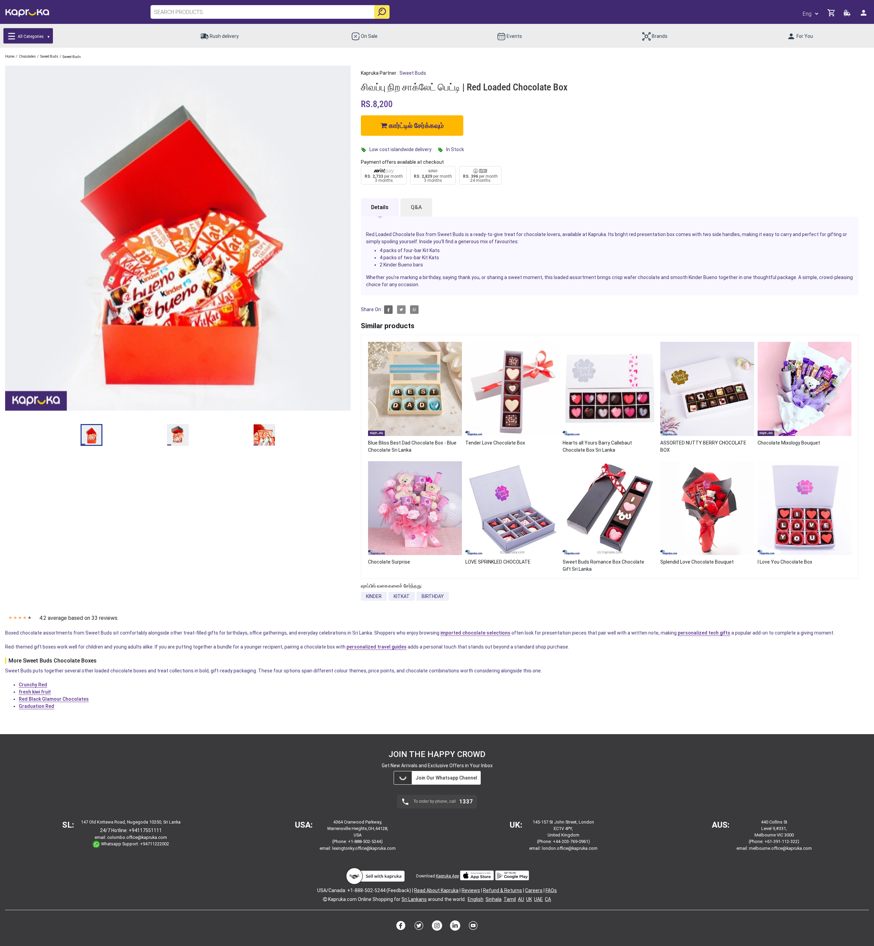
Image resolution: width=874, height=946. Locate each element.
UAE (538, 899)
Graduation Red (36, 706)
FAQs (551, 890)
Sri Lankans (414, 899)
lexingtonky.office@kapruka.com (364, 848)
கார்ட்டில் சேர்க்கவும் (415, 125)
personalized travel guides (377, 647)
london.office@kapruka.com (569, 848)
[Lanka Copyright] (325, 899)
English (475, 899)
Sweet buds (412, 73)
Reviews (471, 890)
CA (548, 899)
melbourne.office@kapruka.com (780, 848)
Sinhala (493, 899)
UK (529, 899)
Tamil (510, 899)
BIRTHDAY (433, 596)
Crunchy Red (33, 684)
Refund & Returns (502, 890)
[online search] (382, 12)
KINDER (374, 596)
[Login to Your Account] (864, 15)
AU (521, 899)
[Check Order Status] (847, 14)
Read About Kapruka (436, 890)
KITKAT (402, 596)
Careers (533, 890)
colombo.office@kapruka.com (137, 837)
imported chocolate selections (475, 633)
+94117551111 (145, 830)
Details (380, 207)
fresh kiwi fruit (35, 692)
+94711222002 (154, 844)
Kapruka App (447, 876)
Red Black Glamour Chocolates (54, 699)
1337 (466, 801)
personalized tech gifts (704, 633)
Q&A (416, 207)
